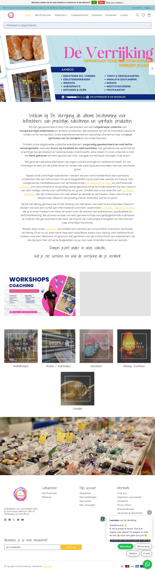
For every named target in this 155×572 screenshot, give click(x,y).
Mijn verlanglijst (87, 505)
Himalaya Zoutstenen (134, 366)
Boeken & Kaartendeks (58, 366)
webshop (51, 228)
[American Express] (137, 566)
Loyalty (124, 15)
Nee (101, 3)
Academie (110, 15)
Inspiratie (97, 15)
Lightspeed (47, 566)
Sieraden (77, 409)
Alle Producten (43, 15)
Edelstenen (96, 366)
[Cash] (122, 566)
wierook (25, 186)
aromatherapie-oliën (98, 182)
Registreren (85, 493)
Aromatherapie (20, 366)
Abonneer (71, 547)
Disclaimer (122, 501)
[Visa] (132, 566)
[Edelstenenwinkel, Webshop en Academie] (11, 15)
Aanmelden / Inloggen (141, 8)
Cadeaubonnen (79, 15)
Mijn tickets (85, 501)
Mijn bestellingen (88, 497)
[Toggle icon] (137, 15)
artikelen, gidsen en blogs (118, 207)
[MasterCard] (127, 566)
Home (28, 15)
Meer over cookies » (115, 3)
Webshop (47, 497)
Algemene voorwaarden (129, 497)
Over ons (122, 493)
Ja (94, 3)
